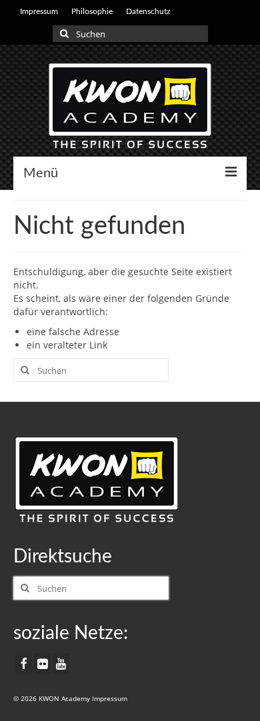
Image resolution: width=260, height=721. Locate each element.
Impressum (109, 698)
